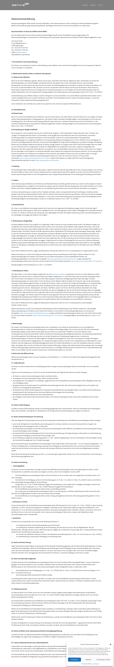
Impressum (96, 663)
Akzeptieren (74, 659)
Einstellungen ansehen (103, 659)
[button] (110, 644)
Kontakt (100, 5)
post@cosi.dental (21, 52)
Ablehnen (88, 659)
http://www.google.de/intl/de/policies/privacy (62, 259)
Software (93, 5)
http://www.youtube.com (59, 274)
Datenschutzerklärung (86, 663)
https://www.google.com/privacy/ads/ (47, 160)
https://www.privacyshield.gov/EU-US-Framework (35, 158)
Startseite (85, 5)
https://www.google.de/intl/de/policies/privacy (34, 313)
